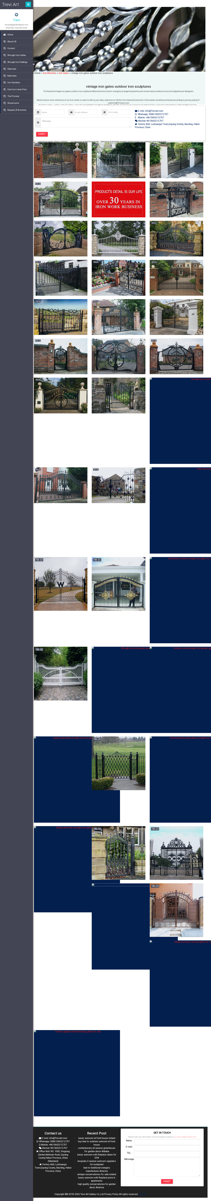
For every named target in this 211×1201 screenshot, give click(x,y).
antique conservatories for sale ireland (96, 1174)
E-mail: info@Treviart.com (150, 111)
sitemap (142, 1194)
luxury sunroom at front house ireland (96, 1138)
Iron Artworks (49, 73)
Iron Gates (64, 73)
